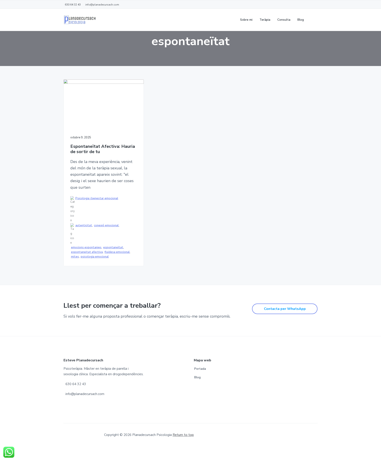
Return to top (183, 435)
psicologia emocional (95, 257)
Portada (200, 369)
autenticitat (83, 225)
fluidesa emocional (117, 252)
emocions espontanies (86, 247)
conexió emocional (106, 225)
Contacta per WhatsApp (285, 308)
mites (75, 257)
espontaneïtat (113, 247)
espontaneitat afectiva (87, 252)
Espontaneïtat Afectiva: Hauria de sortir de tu (102, 149)
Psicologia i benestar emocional (96, 198)
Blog (197, 377)
